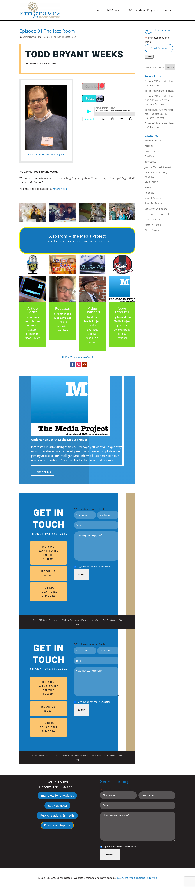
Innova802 (150, 161)
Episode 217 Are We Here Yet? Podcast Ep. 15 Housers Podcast (159, 114)
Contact (167, 10)
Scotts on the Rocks (156, 208)
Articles (149, 145)
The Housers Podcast (157, 214)
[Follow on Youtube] (84, 364)
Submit (81, 574)
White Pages (152, 230)
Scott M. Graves (154, 203)
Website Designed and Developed (76, 620)
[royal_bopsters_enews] (122, 220)
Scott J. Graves (153, 198)
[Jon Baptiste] (33, 222)
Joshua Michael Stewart (158, 167)
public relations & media (48, 592)
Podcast (57, 36)
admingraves (29, 36)
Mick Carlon (151, 182)
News (148, 187)
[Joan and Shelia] (62, 222)
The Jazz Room (69, 36)
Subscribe (92, 98)
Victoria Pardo (153, 224)
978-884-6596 (55, 534)
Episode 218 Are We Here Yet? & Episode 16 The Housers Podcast (159, 100)
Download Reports (57, 825)
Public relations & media (57, 815)
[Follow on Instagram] (78, 364)
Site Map (152, 877)
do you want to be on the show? (48, 553)
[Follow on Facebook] (72, 364)
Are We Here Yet (154, 140)
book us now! (48, 573)
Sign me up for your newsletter (94, 566)
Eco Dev (149, 156)
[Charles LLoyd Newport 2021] (92, 222)
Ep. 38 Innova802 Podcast (159, 90)
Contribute (93, 86)
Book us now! (57, 805)
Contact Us (42, 472)
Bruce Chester (153, 151)
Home (98, 10)
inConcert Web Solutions (104, 620)
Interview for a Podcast (57, 795)
